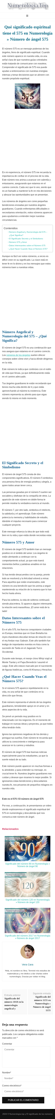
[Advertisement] (27, 140)
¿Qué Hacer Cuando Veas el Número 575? (28, 249)
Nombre (6, 1072)
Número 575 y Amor (18, 242)
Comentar (7, 1044)
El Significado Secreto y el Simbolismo (26, 238)
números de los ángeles (18, 355)
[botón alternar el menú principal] (27, 16)
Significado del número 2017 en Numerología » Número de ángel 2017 (27, 937)
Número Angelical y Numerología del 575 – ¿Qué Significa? (28, 233)
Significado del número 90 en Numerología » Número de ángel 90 (27, 865)
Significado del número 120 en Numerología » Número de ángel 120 (28, 901)
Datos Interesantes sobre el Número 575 (27, 245)
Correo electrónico (11, 1085)
